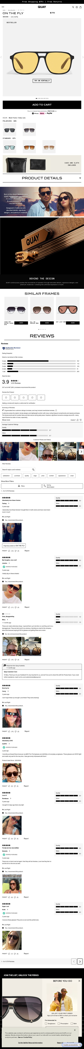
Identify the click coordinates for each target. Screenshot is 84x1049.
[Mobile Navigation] (3, 7)
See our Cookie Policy (25, 1037)
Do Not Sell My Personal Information (30, 1043)
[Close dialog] (79, 981)
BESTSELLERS (11, 10)
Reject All (60, 1043)
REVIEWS (42, 335)
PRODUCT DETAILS (42, 178)
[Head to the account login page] (76, 7)
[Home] (42, 7)
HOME (4, 10)
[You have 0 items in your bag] (81, 7)
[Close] (74, 1030)
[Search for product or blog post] (73, 7)
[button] (39, 329)
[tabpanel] (42, 57)
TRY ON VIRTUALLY (42, 80)
